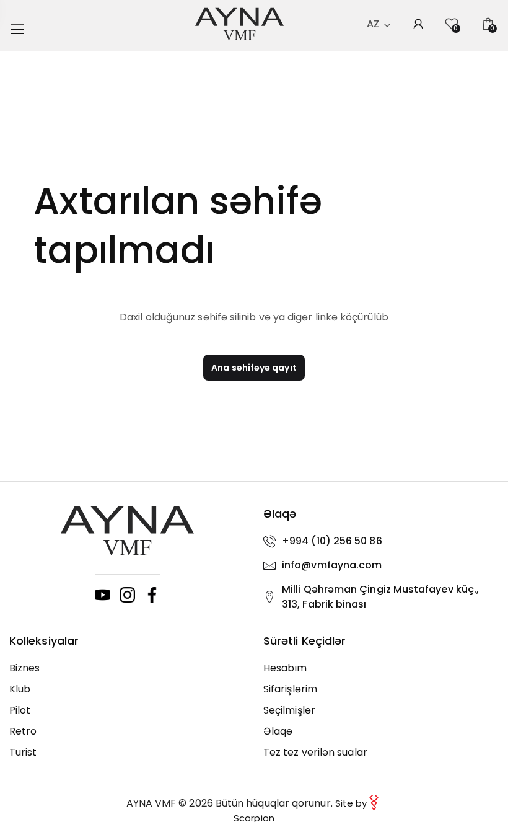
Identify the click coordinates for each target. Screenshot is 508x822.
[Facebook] (152, 595)
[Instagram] (127, 595)
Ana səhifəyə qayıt (253, 367)
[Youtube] (102, 595)
